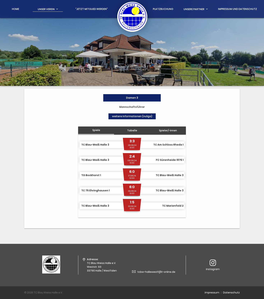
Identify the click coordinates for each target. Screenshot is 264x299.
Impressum (212, 292)
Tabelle (132, 130)
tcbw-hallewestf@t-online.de (156, 272)
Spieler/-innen (168, 130)
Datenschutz (231, 292)
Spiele (96, 130)
